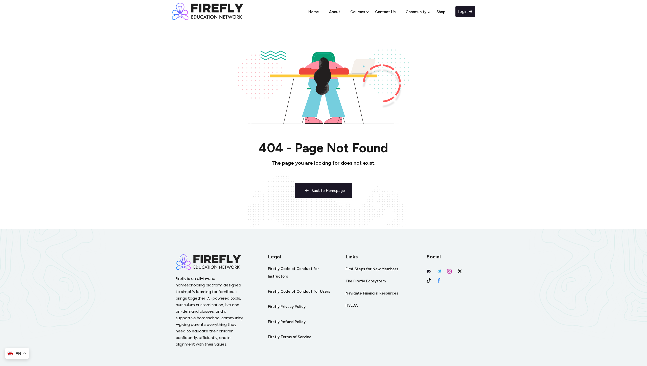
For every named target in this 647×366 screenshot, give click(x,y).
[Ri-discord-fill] (428, 271)
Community (416, 12)
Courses (357, 12)
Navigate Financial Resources (371, 293)
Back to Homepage (328, 190)
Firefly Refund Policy (287, 322)
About (334, 12)
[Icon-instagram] (449, 271)
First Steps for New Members (371, 269)
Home (313, 12)
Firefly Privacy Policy (287, 306)
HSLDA (351, 305)
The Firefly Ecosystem (365, 281)
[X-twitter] (459, 271)
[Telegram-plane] (439, 271)
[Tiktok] (428, 280)
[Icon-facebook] (439, 280)
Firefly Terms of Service (289, 337)
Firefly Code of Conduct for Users (299, 291)
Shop (440, 12)
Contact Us (385, 12)
